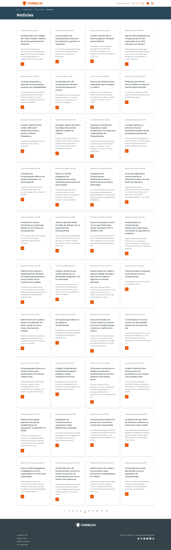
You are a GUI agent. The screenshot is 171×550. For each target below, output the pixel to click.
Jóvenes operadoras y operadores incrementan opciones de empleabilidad (33, 84)
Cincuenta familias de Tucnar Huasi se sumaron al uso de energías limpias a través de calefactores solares (102, 325)
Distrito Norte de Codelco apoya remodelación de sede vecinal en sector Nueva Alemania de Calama (32, 325)
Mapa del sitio (149, 535)
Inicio (18, 9)
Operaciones (27, 9)
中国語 (142, 3)
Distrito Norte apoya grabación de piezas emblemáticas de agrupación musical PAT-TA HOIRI (33, 425)
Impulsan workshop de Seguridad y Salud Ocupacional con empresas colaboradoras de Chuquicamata (102, 130)
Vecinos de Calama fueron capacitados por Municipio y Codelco (102, 84)
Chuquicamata (39, 9)
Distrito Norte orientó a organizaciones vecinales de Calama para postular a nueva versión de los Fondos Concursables (33, 276)
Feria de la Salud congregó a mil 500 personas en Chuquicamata (137, 274)
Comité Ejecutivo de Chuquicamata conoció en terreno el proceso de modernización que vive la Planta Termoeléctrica (67, 473)
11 (101, 511)
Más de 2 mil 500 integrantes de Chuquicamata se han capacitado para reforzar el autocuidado (67, 179)
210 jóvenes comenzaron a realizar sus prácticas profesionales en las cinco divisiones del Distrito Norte (102, 374)
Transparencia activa (123, 3)
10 (97, 511)
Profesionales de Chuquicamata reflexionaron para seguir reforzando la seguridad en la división (137, 228)
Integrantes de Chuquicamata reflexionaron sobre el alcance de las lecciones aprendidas (101, 179)
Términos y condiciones (135, 535)
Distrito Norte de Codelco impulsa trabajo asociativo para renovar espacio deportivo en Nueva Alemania (102, 276)
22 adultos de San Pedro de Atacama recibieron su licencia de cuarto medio (137, 422)
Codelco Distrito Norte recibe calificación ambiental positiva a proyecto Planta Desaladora (31, 130)
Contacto (123, 535)
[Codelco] (32, 3)
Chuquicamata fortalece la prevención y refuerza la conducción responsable (102, 422)
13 (106, 511)
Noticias (50, 9)
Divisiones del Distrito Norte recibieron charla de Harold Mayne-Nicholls (137, 84)
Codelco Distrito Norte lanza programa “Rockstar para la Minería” (102, 38)
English (136, 3)
